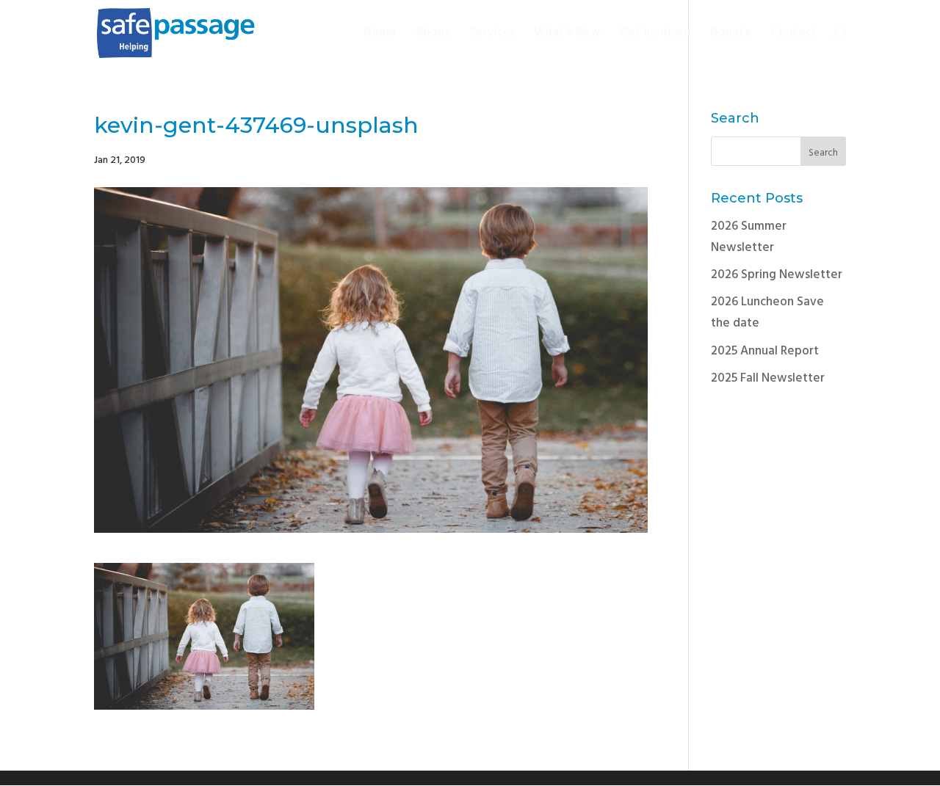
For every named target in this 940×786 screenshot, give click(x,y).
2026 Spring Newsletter (776, 275)
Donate (730, 35)
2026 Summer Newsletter (749, 237)
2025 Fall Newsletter (768, 378)
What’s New (567, 35)
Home (380, 35)
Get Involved (655, 35)
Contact (793, 35)
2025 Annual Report (765, 351)
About (432, 35)
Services (492, 35)
